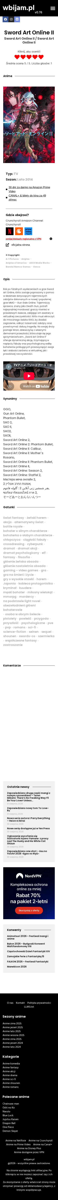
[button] (53, 8)
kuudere (25, 588)
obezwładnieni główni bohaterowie (19, 607)
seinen (34, 632)
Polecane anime (16, 1096)
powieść (25, 618)
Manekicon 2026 (17, 966)
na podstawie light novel (21, 601)
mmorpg (9, 597)
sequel (46, 632)
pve (50, 623)
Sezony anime (14, 1016)
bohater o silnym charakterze (25, 531)
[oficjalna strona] (7, 245)
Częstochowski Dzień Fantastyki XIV (28, 951)
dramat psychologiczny (21, 553)
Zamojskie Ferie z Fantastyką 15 (25, 956)
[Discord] (17, 19)
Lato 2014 (25, 179)
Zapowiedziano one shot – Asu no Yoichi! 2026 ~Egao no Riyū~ (27, 852)
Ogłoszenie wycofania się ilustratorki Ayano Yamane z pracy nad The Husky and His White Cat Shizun (27, 839)
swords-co (27, 636)
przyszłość (11, 623)
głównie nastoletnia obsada (24, 566)
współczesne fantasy (21, 640)
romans (19, 627)
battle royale (13, 526)
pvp (8, 627)
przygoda (41, 618)
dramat (9, 548)
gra (43, 570)
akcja (7, 522)
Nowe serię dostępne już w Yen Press (28, 828)
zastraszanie (13, 645)
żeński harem (37, 518)
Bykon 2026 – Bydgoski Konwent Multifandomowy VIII (26, 945)
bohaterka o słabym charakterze (27, 535)
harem (42, 579)
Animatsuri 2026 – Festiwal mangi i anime (27, 937)
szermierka (46, 636)
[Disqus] (29, 714)
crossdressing (13, 544)
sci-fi (32, 627)
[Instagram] (11, 19)
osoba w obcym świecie (22, 614)
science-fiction (14, 632)
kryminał (9, 588)
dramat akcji (27, 548)
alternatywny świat (29, 522)
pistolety (9, 618)
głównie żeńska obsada (21, 561)
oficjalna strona (20, 244)
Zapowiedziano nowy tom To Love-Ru (28, 809)
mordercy (26, 597)
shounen (9, 636)
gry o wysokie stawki (18, 579)
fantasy (9, 557)
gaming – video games (20, 570)
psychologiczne (33, 623)
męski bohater (14, 592)
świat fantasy (13, 518)
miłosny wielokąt (40, 592)
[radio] (17, 57)
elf (44, 553)
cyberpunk (35, 544)
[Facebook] (5, 19)
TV (16, 173)
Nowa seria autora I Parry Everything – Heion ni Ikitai (28, 819)
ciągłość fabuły (34, 540)
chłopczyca (11, 540)
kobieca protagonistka (36, 583)
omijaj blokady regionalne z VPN (23, 238)
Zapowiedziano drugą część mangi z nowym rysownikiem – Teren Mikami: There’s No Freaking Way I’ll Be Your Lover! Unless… (28, 796)
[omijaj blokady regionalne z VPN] (51, 238)
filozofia (24, 557)
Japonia (9, 583)
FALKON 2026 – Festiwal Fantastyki (27, 961)
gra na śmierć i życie (18, 575)
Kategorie (11, 1056)
